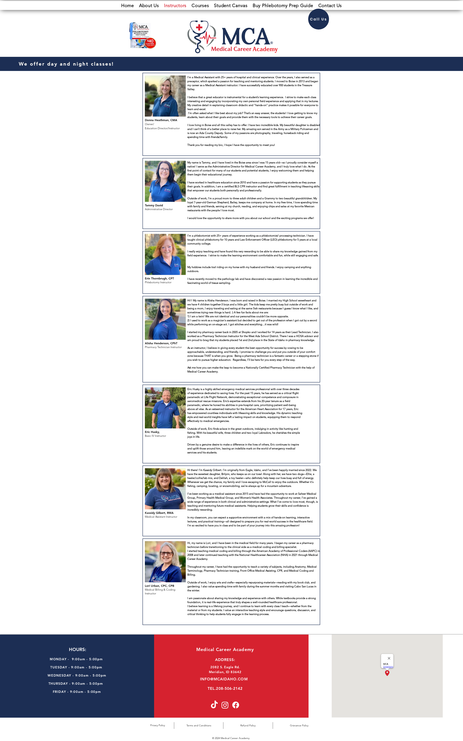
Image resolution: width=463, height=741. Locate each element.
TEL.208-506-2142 (225, 688)
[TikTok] (214, 705)
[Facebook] (235, 705)
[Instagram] (225, 705)
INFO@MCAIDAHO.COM (224, 679)
